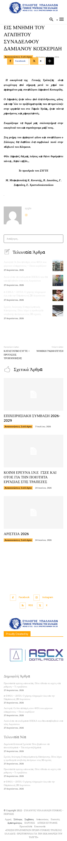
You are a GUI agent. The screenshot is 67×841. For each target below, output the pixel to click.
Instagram (47, 597)
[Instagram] (26, 214)
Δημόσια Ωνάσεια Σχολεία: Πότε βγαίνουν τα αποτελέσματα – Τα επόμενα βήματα (27, 745)
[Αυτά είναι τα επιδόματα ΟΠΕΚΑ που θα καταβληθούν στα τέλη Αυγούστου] (57, 280)
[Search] (59, 239)
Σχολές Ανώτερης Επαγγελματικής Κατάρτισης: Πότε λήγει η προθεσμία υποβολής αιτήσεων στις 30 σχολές (23, 310)
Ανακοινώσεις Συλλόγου (18, 56)
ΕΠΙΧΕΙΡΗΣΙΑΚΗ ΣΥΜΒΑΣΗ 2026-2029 (32, 418)
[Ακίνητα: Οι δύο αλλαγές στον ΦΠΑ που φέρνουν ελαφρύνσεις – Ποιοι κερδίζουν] (57, 265)
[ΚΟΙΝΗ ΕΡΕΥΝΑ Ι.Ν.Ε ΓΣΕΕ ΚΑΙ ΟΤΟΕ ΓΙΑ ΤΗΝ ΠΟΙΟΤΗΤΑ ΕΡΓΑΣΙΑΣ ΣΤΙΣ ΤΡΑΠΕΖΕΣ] (33, 451)
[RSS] (23, 606)
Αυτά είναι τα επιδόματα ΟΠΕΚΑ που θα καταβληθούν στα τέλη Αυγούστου (26, 279)
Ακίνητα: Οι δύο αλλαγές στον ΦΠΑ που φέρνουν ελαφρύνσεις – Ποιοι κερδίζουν (25, 264)
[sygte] (13, 215)
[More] (50, 61)
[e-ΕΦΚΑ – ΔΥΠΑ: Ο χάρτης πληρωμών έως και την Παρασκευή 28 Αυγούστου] (57, 295)
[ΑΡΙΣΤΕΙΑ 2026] (33, 512)
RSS (30, 605)
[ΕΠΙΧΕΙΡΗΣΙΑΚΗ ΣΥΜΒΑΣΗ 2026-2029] (33, 394)
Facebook (24, 597)
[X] (40, 606)
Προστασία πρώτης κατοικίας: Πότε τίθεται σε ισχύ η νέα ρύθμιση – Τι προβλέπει (32, 685)
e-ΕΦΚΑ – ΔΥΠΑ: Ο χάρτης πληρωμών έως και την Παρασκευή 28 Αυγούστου (25, 294)
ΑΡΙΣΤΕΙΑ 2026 (16, 534)
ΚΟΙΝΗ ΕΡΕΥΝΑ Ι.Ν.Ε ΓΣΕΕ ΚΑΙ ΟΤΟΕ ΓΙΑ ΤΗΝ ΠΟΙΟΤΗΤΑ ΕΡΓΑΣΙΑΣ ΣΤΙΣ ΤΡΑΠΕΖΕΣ (30, 477)
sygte (28, 208)
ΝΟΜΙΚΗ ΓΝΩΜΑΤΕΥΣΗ (49, 351)
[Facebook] (13, 598)
